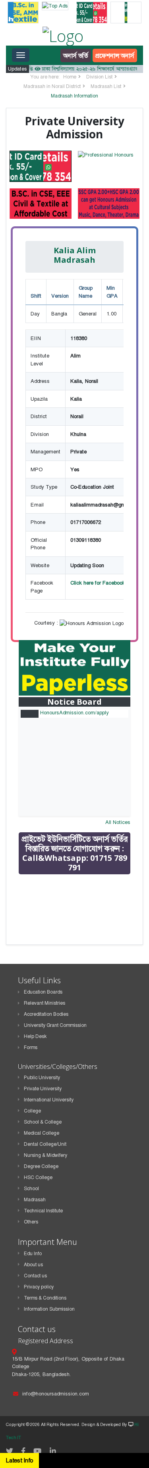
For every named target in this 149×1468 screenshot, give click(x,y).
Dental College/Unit (45, 1144)
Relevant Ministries (44, 1003)
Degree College (41, 1166)
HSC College (38, 1177)
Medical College (41, 1133)
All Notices (117, 822)
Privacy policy (39, 1287)
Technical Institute (43, 1211)
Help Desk (35, 1036)
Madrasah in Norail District (52, 86)
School (31, 1188)
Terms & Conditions (45, 1298)
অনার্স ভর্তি (75, 55)
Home (69, 77)
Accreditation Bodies (46, 1014)
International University (49, 1100)
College (32, 1111)
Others (31, 1222)
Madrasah (35, 1200)
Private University (43, 1089)
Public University (42, 1077)
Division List (99, 77)
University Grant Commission (55, 1025)
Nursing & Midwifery (45, 1155)
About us (33, 1265)
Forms (30, 1047)
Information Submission (49, 1309)
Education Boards (43, 992)
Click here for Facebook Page (104, 582)
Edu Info (33, 1253)
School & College (43, 1122)
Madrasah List (106, 86)
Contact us (35, 1276)
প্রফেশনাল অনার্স (114, 55)
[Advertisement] (78, 936)
